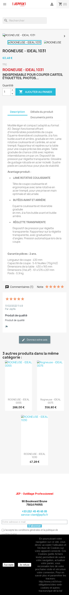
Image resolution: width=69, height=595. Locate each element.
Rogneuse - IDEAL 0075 (50, 401)
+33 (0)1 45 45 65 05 (34, 511)
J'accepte (9, 564)
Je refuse (24, 564)
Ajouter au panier (35, 92)
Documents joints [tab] (41, 117)
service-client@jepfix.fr (34, 514)
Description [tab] (17, 112)
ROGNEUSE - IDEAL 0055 (18, 401)
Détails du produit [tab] (41, 112)
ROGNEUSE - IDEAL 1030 (34, 455)
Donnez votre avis (36, 339)
